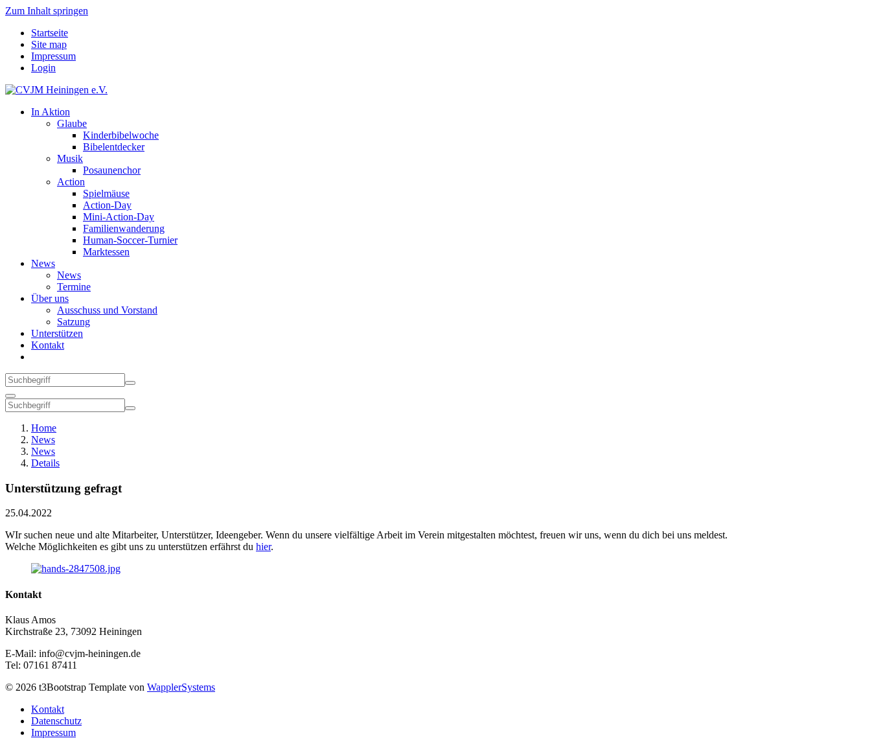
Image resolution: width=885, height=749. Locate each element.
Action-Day (107, 205)
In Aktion (50, 111)
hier (263, 546)
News (43, 263)
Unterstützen (57, 333)
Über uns (50, 298)
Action (71, 181)
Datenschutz (56, 720)
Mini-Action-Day (118, 216)
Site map (49, 44)
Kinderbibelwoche (121, 135)
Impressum (53, 56)
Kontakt (47, 345)
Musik (70, 158)
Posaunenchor (112, 170)
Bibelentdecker (113, 146)
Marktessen (106, 251)
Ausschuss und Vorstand (107, 310)
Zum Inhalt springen (46, 10)
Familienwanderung (124, 228)
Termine (74, 286)
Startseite (49, 32)
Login (43, 67)
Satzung (73, 321)
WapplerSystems (181, 687)
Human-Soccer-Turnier (130, 240)
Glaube (72, 123)
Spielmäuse (106, 193)
